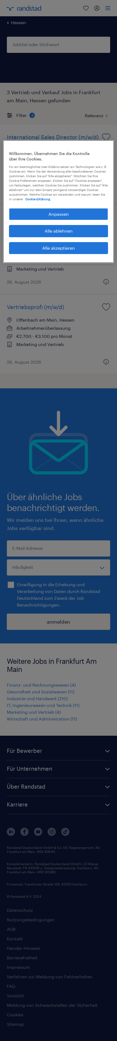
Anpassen (58, 214)
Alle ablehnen (59, 231)
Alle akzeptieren (58, 247)
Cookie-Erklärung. (38, 199)
